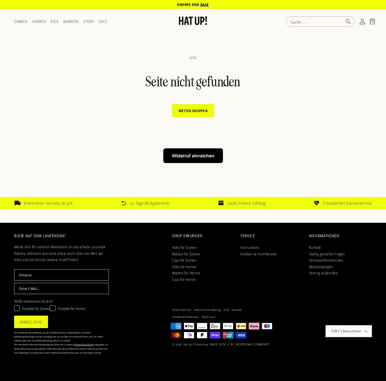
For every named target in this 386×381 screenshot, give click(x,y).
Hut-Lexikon (249, 247)
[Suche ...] (348, 21)
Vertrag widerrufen (323, 272)
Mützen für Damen (186, 253)
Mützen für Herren (186, 272)
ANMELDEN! (31, 322)
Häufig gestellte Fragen (327, 253)
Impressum (208, 317)
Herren (39, 21)
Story (88, 21)
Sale (103, 21)
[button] (372, 21)
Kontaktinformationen (185, 317)
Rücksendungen (321, 266)
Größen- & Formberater (258, 253)
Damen (20, 21)
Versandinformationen (326, 259)
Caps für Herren (184, 279)
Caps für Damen (184, 259)
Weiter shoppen (193, 110)
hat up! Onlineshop (196, 344)
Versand (237, 310)
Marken (71, 21)
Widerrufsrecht (181, 310)
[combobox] (320, 21)
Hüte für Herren (184, 266)
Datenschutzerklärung (207, 310)
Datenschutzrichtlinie (84, 344)
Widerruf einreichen (193, 156)
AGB (226, 310)
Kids (55, 21)
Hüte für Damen (184, 247)
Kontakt (315, 247)
